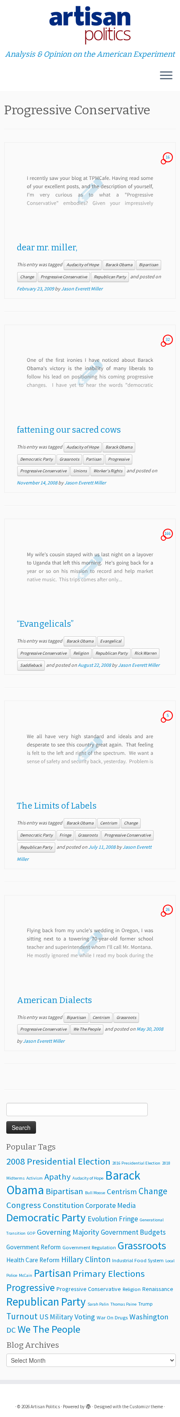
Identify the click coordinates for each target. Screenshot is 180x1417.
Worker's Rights (107, 471)
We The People (86, 1029)
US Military (56, 1316)
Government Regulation (89, 1247)
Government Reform (33, 1247)
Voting (85, 1316)
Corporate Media (110, 1205)
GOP (31, 1233)
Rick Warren (145, 653)
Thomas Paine (123, 1304)
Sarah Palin (98, 1304)
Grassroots (69, 459)
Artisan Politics (45, 1406)
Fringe (65, 835)
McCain (25, 1275)
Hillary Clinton (86, 1259)
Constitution (63, 1205)
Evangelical (110, 641)
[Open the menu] (166, 76)
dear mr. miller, (47, 247)
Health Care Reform (32, 1260)
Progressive (118, 459)
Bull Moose (95, 1192)
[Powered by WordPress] (88, 1405)
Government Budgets (133, 1232)
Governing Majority (68, 1232)
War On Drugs (112, 1317)
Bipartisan (148, 264)
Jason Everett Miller (82, 288)
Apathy (57, 1176)
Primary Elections (109, 1273)
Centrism (108, 823)
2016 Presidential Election (136, 1163)
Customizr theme (146, 1406)
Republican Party (110, 277)
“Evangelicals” (45, 624)
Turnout (22, 1316)
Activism (34, 1178)
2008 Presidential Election (58, 1161)
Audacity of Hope (83, 264)
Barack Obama (118, 264)
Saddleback (31, 665)
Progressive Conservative (64, 277)
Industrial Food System (138, 1260)
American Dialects (54, 1000)
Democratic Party (36, 459)
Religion (81, 653)
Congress (23, 1205)
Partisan (93, 459)
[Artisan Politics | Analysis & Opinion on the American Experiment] (90, 25)
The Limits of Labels (57, 806)
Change (27, 277)
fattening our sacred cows (69, 430)
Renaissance (157, 1289)
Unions (80, 471)
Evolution (102, 1218)
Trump (145, 1304)
